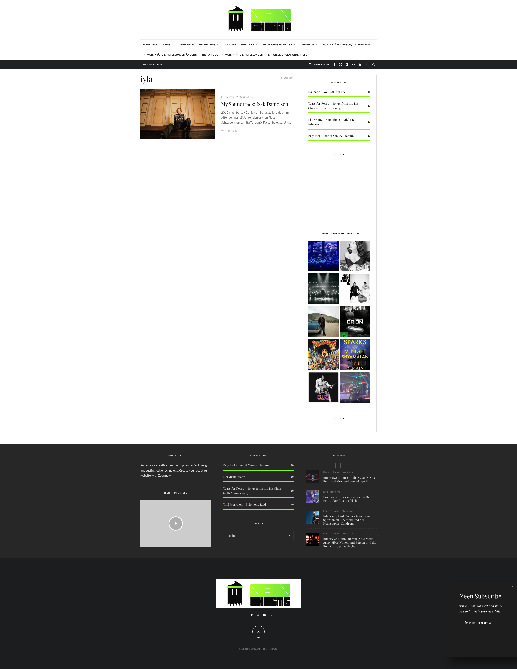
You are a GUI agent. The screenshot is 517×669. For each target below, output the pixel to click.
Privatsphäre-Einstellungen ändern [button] (170, 54)
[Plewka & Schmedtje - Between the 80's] (355, 289)
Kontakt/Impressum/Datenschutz (347, 44)
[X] (340, 64)
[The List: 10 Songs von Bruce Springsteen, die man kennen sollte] (323, 322)
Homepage (150, 44)
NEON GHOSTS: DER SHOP (279, 44)
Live (325, 491)
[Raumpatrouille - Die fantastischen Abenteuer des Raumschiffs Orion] (355, 322)
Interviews (207, 44)
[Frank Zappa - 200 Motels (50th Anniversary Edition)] (323, 355)
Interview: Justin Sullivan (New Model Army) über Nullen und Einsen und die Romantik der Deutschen (349, 542)
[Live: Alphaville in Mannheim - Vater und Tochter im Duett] (355, 388)
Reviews (185, 44)
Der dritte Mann (234, 477)
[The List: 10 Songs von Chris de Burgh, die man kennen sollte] (323, 289)
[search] (289, 536)
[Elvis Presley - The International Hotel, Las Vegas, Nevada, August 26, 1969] (323, 388)
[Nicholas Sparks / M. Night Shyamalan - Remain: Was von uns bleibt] (355, 355)
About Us (307, 44)
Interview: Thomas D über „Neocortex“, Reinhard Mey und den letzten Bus (350, 479)
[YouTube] (353, 64)
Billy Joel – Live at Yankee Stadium (331, 136)
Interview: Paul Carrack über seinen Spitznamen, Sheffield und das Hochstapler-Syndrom (347, 519)
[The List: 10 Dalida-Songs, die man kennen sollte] (355, 257)
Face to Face (331, 472)
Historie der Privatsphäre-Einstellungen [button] (232, 54)
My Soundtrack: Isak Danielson (254, 104)
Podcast (230, 44)
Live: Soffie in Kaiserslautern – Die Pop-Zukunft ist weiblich (346, 498)
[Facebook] (334, 64)
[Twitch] (271, 615)
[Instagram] (347, 64)
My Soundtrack (245, 96)
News (166, 44)
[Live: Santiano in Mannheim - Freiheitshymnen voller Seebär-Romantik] (323, 257)
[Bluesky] (360, 64)
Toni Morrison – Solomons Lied (244, 504)
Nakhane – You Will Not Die (327, 92)
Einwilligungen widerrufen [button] (288, 54)
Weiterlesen (229, 131)
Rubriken (248, 44)
